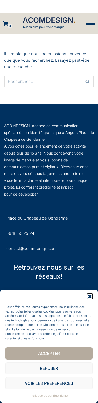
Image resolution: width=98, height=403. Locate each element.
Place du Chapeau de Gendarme (37, 218)
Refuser (49, 368)
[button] (90, 296)
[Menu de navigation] (90, 23)
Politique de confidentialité (49, 396)
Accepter (49, 353)
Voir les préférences (49, 383)
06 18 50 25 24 (20, 233)
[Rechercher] (88, 81)
